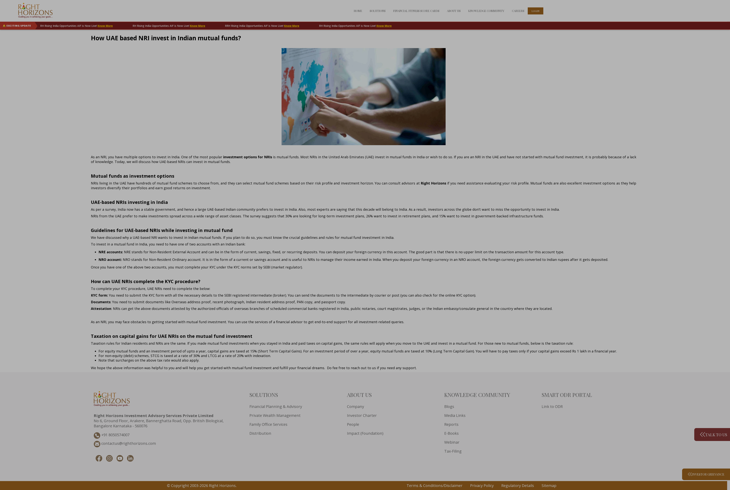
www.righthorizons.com (468, 234)
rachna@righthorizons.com (236, 259)
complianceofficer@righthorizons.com (180, 259)
